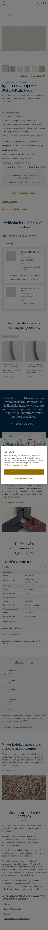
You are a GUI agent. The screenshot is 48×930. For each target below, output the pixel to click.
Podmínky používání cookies (16, 465)
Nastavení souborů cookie (24, 478)
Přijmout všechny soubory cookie (24, 472)
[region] (24, 465)
